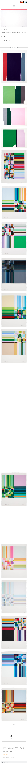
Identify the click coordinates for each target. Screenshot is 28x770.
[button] (14, 6)
